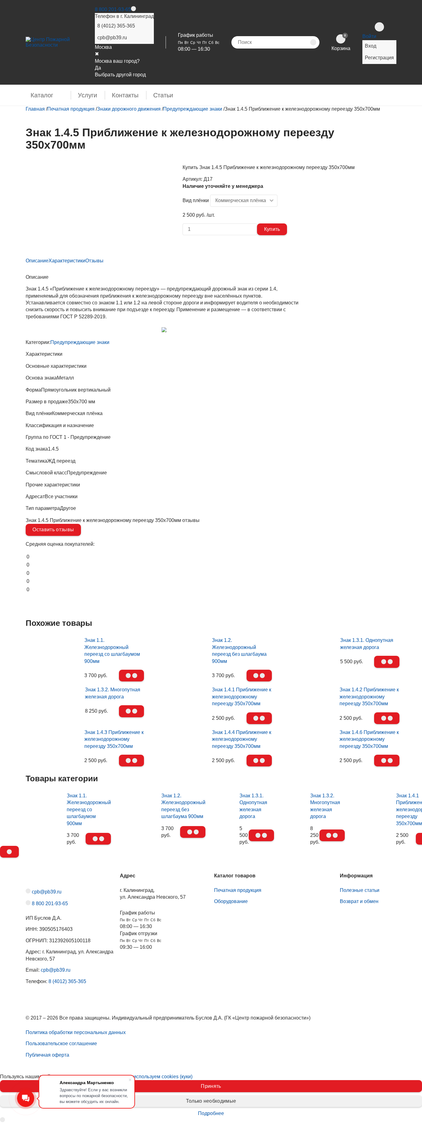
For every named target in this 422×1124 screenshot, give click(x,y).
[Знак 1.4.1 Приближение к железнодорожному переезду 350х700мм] (181, 698)
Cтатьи (163, 95)
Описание (37, 260)
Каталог (42, 95)
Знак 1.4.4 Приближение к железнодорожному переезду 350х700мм (241, 739)
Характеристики (67, 260)
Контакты (125, 95)
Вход (370, 46)
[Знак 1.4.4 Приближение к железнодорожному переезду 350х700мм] (181, 741)
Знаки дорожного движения (129, 109)
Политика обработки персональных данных (76, 1032)
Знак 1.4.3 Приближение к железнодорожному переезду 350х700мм (114, 739)
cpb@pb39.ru (112, 37)
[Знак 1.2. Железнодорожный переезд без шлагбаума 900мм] (181, 656)
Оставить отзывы (53, 529)
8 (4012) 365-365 (116, 25)
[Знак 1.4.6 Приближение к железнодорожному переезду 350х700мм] (309, 741)
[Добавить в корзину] (131, 675)
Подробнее (211, 1113)
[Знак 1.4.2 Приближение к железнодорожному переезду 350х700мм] (309, 698)
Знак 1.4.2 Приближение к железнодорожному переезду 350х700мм (369, 696)
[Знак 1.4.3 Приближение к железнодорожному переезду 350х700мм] (53, 741)
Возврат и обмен (359, 901)
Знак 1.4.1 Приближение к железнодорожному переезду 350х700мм (241, 696)
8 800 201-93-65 (113, 9)
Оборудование (231, 901)
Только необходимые (211, 1101)
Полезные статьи (359, 890)
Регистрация (379, 57)
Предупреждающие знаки (192, 109)
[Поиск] (313, 42)
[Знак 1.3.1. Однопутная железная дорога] (309, 642)
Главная (35, 109)
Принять (211, 1086)
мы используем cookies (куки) (158, 1076)
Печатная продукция (71, 109)
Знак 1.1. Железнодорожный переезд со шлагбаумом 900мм (89, 809)
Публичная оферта (47, 1055)
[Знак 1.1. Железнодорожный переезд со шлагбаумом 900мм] (53, 656)
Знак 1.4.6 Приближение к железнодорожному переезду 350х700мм (369, 739)
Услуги (87, 95)
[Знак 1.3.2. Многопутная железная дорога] (54, 691)
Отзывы (94, 260)
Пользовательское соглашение (61, 1043)
